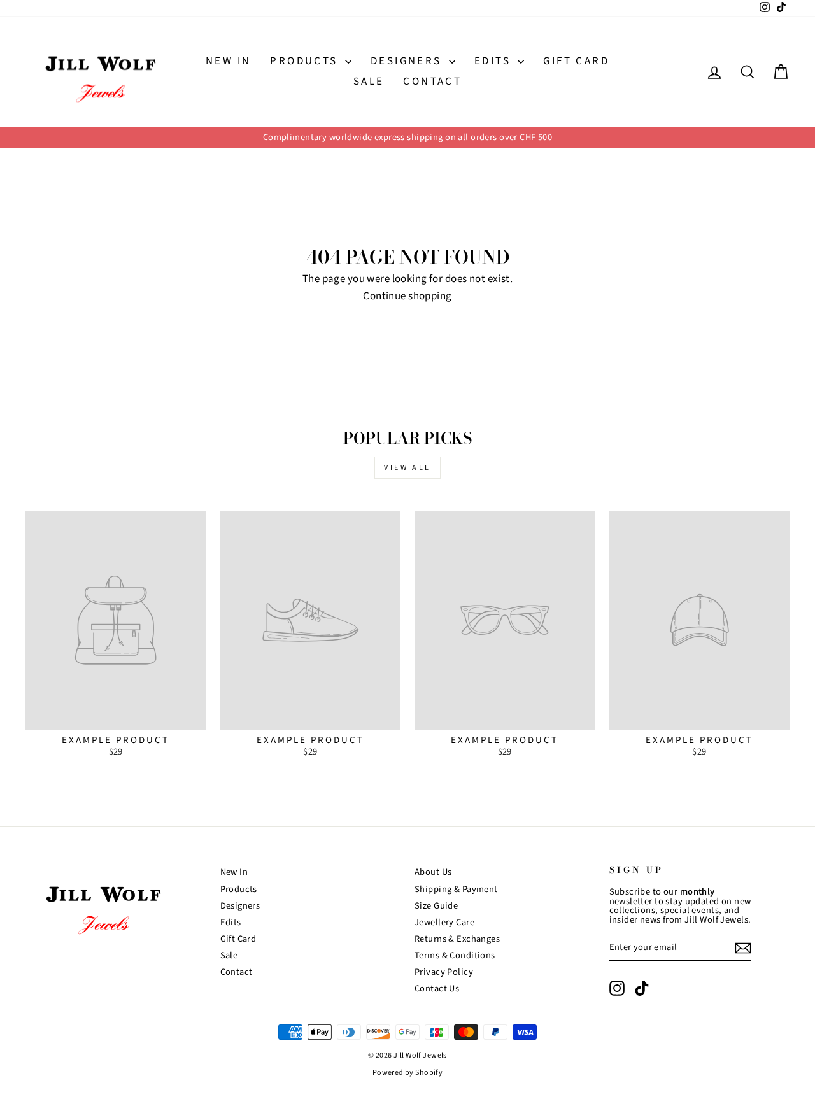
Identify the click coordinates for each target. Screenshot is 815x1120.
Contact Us (437, 988)
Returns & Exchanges (457, 939)
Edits (494, 61)
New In (228, 61)
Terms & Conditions (455, 955)
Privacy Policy (444, 972)
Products (306, 61)
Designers (408, 61)
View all (407, 467)
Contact (432, 81)
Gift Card (576, 61)
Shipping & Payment (456, 889)
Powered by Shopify (407, 1072)
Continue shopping (407, 296)
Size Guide (436, 905)
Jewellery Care (444, 922)
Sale (369, 81)
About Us (433, 872)
